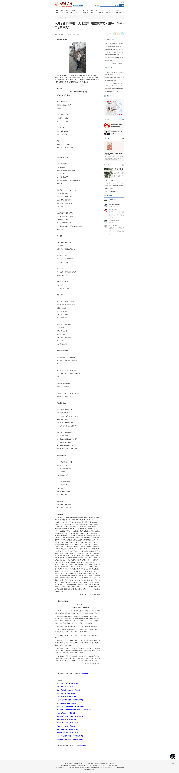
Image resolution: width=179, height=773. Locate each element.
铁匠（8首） (114, 199)
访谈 (62, 12)
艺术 (76, 12)
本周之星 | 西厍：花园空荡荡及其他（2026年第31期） (114, 49)
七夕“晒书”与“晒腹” (109, 188)
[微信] (114, 33)
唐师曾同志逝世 (108, 60)
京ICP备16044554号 (77, 763)
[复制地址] (122, 33)
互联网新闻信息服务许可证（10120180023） (104, 763)
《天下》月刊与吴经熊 (110, 180)
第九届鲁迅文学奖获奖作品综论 (112, 54)
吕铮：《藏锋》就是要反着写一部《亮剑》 (114, 43)
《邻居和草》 (114, 209)
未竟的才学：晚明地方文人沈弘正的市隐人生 (114, 183)
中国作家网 (58, 17)
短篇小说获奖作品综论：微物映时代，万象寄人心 (114, 57)
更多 (123, 119)
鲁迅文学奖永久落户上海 (110, 80)
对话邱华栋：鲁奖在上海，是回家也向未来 (114, 77)
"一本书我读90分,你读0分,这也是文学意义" (114, 83)
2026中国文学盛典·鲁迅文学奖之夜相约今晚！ (114, 74)
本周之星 (71, 17)
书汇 (103, 10)
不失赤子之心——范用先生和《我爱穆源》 (114, 185)
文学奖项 (72, 10)
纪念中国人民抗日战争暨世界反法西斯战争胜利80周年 (116, 125)
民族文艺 (93, 12)
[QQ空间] (118, 33)
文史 (92, 10)
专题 (71, 12)
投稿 (67, 12)
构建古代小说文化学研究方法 (111, 191)
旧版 (122, 2)
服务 (62, 10)
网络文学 (101, 12)
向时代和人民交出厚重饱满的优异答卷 (113, 63)
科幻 (97, 10)
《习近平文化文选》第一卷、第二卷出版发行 (114, 72)
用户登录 (97, 5)
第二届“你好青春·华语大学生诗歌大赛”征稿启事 (114, 52)
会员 (67, 10)
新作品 (108, 10)
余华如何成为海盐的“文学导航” (112, 91)
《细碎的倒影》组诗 (115, 204)
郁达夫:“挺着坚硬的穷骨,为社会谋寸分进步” (114, 88)
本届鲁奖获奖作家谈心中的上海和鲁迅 (113, 85)
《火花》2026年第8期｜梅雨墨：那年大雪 (114, 46)
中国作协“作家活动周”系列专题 (116, 132)
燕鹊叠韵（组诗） (115, 220)
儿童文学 (108, 12)
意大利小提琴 (114, 225)
